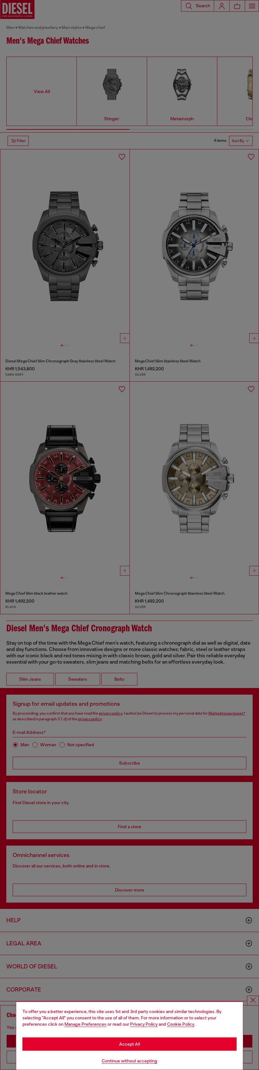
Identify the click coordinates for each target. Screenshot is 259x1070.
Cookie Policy (180, 1024)
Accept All (129, 1044)
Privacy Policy (144, 1024)
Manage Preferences (85, 1024)
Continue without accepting (129, 1060)
